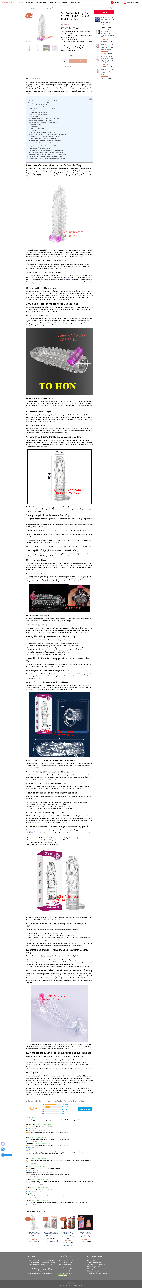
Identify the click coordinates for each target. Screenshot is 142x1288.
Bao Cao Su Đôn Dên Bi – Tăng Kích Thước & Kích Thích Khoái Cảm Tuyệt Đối (34, 1234)
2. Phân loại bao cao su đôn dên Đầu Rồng (38, 103)
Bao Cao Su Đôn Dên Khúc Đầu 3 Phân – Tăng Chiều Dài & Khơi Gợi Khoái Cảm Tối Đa (85, 1234)
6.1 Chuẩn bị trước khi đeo (35, 124)
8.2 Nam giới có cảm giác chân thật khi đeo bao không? (42, 138)
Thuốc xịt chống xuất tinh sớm (97, 1273)
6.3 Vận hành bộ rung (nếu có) (36, 128)
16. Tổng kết (30, 160)
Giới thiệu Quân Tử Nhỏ (66, 1260)
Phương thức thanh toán (66, 1267)
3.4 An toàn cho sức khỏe (35, 116)
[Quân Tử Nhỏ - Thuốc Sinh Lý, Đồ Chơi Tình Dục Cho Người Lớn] (7, 2)
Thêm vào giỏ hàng (78, 61)
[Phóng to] (28, 41)
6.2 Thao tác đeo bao (34, 126)
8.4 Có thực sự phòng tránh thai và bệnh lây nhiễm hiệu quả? (44, 142)
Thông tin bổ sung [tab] (36, 78)
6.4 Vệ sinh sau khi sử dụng (35, 130)
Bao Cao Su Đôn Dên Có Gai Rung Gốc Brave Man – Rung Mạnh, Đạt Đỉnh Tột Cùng (51, 1234)
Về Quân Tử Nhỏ (75, 2)
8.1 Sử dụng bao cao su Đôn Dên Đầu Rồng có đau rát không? (44, 136)
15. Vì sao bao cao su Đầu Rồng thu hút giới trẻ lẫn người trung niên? (46, 158)
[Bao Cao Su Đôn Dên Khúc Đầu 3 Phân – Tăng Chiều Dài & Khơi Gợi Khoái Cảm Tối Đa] (85, 1222)
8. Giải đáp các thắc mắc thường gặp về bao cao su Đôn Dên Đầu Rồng (46, 134)
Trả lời (27, 1121)
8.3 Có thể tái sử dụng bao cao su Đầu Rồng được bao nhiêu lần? (45, 140)
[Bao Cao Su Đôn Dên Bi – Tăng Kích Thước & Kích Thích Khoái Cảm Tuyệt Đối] (33, 1222)
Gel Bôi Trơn (29, 2)
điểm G (69, 280)
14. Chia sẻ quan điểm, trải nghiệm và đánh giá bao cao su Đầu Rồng (46, 156)
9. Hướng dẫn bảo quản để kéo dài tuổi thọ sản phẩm (42, 146)
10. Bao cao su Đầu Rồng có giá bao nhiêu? (38, 148)
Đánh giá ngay (85, 1109)
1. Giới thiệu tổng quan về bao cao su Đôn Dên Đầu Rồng (43, 100)
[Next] (55, 27)
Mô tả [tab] (27, 78)
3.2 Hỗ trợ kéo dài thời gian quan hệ (38, 112)
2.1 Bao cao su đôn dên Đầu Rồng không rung (40, 104)
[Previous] (28, 27)
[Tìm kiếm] (112, 2)
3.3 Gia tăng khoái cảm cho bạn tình (38, 114)
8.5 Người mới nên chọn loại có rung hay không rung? (42, 144)
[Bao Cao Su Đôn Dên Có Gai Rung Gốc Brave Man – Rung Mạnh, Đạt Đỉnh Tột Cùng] (51, 1222)
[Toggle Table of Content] (90, 98)
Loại (62, 55)
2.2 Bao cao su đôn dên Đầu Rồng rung (38, 106)
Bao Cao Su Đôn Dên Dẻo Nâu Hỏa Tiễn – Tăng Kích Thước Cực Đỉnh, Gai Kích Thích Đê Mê (68, 1235)
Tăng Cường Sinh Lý (41, 2)
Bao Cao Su (20, 2)
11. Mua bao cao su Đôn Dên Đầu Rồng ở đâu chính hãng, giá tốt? (45, 150)
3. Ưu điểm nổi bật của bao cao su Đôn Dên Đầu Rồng (42, 108)
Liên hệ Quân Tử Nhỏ (65, 1263)
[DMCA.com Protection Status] (62, 1275)
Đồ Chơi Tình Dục (55, 2)
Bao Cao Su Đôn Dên (46, 8)
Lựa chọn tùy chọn (33, 1243)
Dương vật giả (92, 1269)
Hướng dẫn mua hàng (65, 1265)
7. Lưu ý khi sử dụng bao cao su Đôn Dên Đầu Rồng (41, 132)
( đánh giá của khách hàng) (75, 24)
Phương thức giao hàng (66, 1269)
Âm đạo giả (91, 1260)
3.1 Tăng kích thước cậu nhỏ (36, 110)
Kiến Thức (65, 2)
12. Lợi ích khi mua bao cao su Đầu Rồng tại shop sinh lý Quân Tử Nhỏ (46, 152)
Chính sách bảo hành (65, 1273)
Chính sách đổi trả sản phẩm (67, 1271)
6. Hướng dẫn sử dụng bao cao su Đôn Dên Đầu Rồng (42, 122)
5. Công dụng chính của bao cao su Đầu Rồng (39, 120)
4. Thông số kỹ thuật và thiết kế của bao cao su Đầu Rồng (43, 118)
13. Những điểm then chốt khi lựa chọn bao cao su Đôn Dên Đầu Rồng (46, 154)
